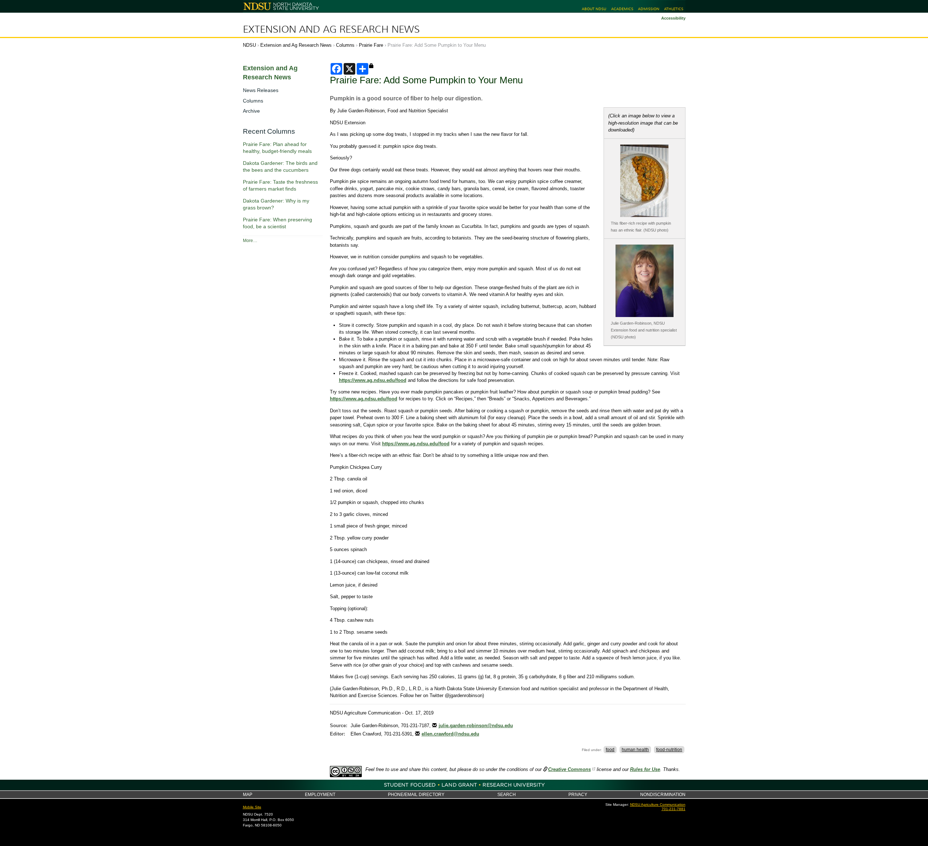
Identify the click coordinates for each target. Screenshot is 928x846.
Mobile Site (252, 807)
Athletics (673, 9)
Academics (622, 9)
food (610, 749)
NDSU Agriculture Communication (657, 805)
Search (506, 794)
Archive (251, 111)
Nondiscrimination (662, 794)
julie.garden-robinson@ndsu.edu (476, 725)
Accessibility (673, 18)
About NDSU (594, 9)
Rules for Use (645, 769)
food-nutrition (669, 749)
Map (247, 794)
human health (635, 749)
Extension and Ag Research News (331, 29)
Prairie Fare (371, 45)
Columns (345, 45)
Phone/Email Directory (416, 794)
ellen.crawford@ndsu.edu (450, 734)
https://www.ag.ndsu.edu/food (372, 380)
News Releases (260, 90)
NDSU (249, 45)
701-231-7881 (673, 809)
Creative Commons (569, 769)
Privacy (577, 794)
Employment (320, 794)
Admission (648, 9)
